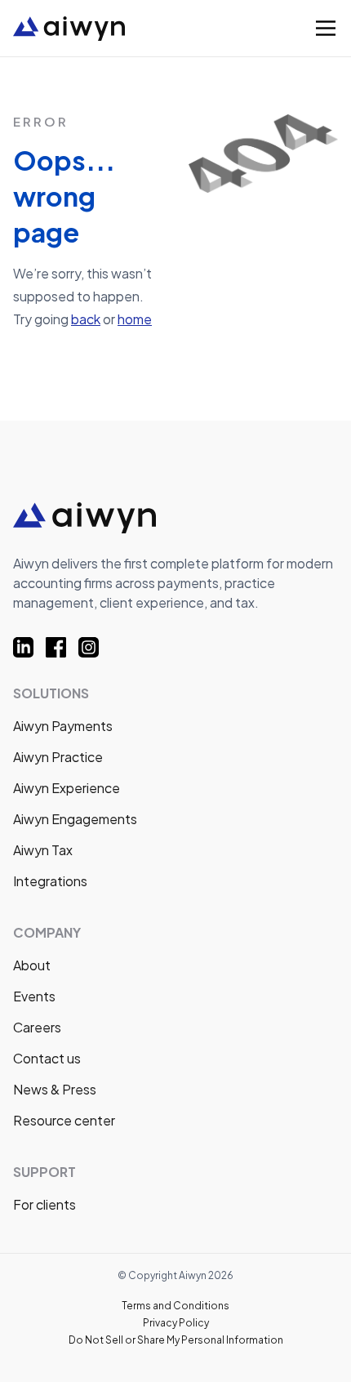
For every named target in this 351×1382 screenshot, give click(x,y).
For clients (44, 1204)
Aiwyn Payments (63, 725)
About (32, 965)
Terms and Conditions (175, 1306)
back (85, 319)
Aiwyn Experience (66, 787)
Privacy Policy (176, 1323)
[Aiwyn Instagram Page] (94, 647)
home (135, 319)
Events (34, 996)
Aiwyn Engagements (75, 818)
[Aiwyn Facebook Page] (62, 647)
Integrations (50, 880)
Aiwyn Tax (43, 849)
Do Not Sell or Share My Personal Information (176, 1340)
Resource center (64, 1120)
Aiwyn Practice (58, 756)
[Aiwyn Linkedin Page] (29, 647)
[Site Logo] (125, 28)
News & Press (54, 1089)
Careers (37, 1027)
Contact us (47, 1058)
